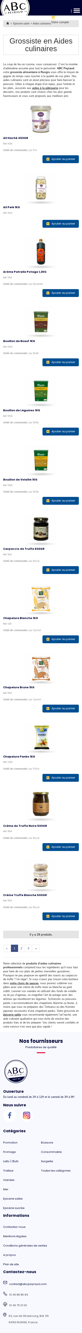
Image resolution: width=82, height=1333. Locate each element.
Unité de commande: (15, 150)
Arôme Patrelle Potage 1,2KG (24, 272)
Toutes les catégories (56, 1171)
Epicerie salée (13, 1199)
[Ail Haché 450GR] (41, 119)
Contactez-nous (14, 1227)
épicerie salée (12, 1014)
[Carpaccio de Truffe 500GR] (41, 530)
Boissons (47, 1143)
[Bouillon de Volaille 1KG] (41, 461)
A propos (9, 1255)
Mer (5, 1189)
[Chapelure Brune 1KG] (41, 668)
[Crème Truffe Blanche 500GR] (41, 876)
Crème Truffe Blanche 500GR (25, 895)
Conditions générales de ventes (25, 1246)
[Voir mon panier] (60, 18)
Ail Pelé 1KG (11, 207)
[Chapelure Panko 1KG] (41, 738)
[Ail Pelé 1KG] (41, 188)
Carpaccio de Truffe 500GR (24, 549)
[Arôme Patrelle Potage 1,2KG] (41, 253)
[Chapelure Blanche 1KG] (41, 599)
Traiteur (8, 1171)
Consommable (51, 1152)
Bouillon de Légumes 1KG (21, 410)
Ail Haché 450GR (15, 138)
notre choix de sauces (24, 983)
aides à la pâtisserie (45, 88)
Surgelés (47, 1161)
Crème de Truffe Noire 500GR (25, 826)
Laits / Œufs (11, 1161)
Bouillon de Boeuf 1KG (19, 341)
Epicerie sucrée (14, 1208)
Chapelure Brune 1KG (18, 687)
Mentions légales (14, 1236)
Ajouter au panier (63, 159)
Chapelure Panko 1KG (19, 757)
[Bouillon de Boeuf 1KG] (41, 322)
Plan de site (11, 1264)
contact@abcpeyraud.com (28, 1284)
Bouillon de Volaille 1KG (20, 480)
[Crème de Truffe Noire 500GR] (41, 807)
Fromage (9, 1152)
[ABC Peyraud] (15, 8)
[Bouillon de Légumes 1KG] (41, 391)
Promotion (10, 1143)
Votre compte (60, 22)
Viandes (9, 1180)
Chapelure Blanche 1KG (20, 618)
